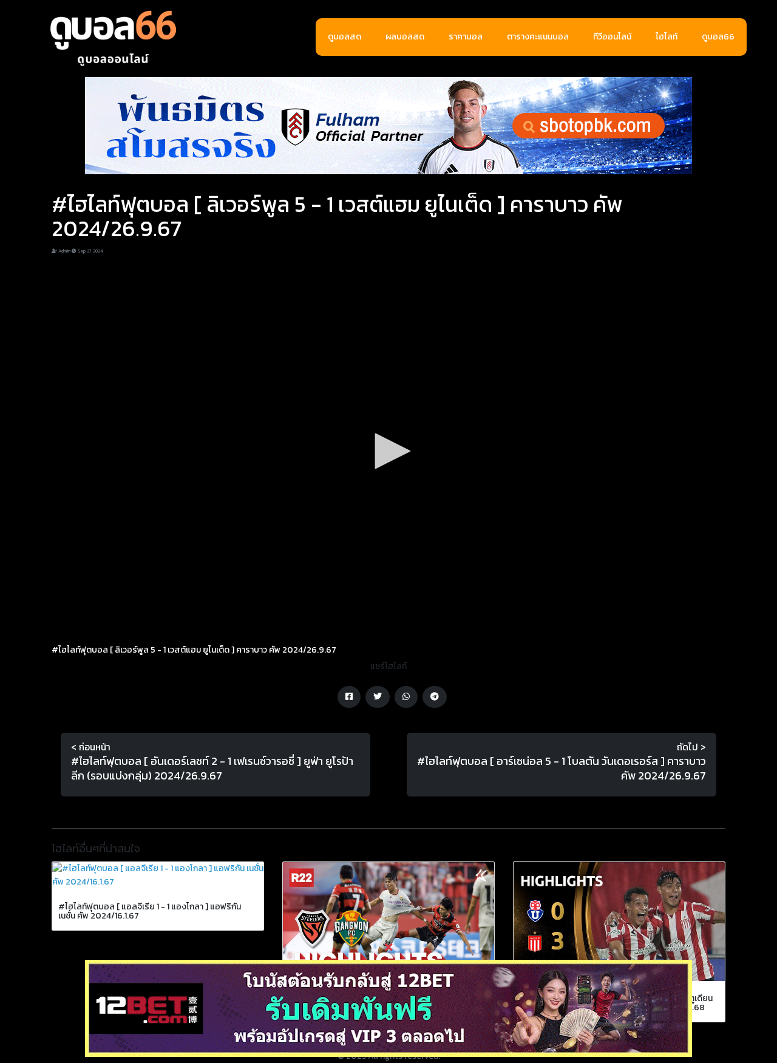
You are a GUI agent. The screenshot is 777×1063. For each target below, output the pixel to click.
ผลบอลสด (404, 36)
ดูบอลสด (344, 36)
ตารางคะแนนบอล (538, 36)
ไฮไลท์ (666, 36)
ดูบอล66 (718, 36)
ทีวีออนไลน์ (612, 36)
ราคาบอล (466, 36)
